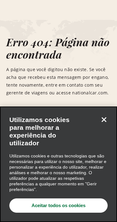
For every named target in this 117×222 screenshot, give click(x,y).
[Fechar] (104, 119)
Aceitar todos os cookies (58, 205)
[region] (58, 164)
